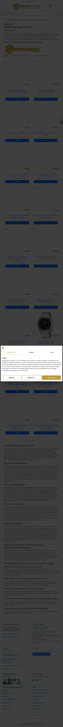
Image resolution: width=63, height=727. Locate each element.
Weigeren (11, 377)
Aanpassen (30, 377)
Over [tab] (52, 352)
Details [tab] (32, 352)
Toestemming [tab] (11, 352)
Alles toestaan (51, 377)
